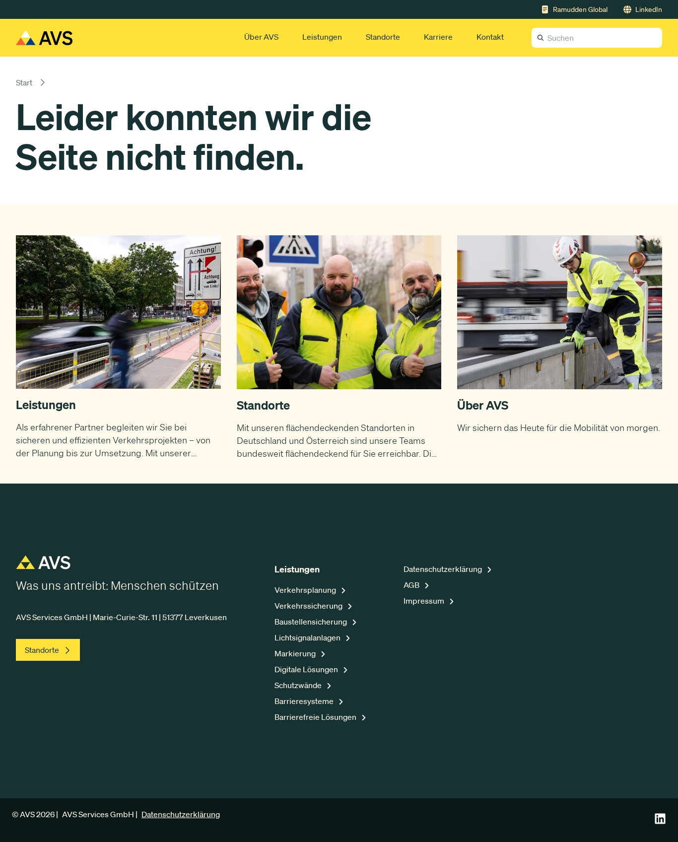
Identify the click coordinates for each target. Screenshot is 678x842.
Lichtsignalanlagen (308, 637)
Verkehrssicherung (309, 606)
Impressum (425, 601)
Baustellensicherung (311, 622)
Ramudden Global (580, 9)
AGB (412, 585)
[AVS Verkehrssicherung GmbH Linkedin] (660, 822)
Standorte (383, 37)
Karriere (438, 37)
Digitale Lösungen (306, 669)
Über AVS (261, 37)
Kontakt (490, 37)
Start (24, 82)
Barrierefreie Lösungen (316, 717)
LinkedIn (648, 9)
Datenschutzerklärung (443, 569)
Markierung (295, 653)
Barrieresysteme (304, 701)
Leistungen (322, 37)
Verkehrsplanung (306, 590)
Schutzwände (298, 685)
